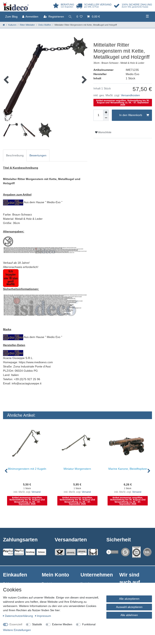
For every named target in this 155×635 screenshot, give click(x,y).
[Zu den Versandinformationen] (60, 552)
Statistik (37, 624)
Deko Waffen (44, 25)
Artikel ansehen (29, 514)
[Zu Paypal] (8, 552)
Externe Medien (62, 624)
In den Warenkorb (130, 115)
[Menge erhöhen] (106, 112)
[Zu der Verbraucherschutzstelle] (136, 552)
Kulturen (12, 25)
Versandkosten (130, 95)
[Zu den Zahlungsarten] (41, 552)
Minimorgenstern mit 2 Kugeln (27, 468)
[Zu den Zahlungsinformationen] (30, 552)
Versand (36, 492)
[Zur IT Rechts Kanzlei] (112, 552)
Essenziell (15, 624)
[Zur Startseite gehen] (4, 25)
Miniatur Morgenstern (77, 468)
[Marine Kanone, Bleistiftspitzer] (128, 444)
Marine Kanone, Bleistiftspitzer (127, 468)
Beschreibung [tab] (15, 155)
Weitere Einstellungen (17, 630)
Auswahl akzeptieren (129, 607)
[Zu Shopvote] (125, 552)
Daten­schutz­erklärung (19, 615)
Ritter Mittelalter (27, 25)
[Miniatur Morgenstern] (77, 444)
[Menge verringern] (106, 118)
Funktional (88, 624)
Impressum (44, 615)
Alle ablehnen (129, 615)
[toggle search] (70, 17)
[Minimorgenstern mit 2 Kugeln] (27, 444)
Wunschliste (104, 132)
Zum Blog (11, 16)
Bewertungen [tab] (37, 155)
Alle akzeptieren (129, 598)
